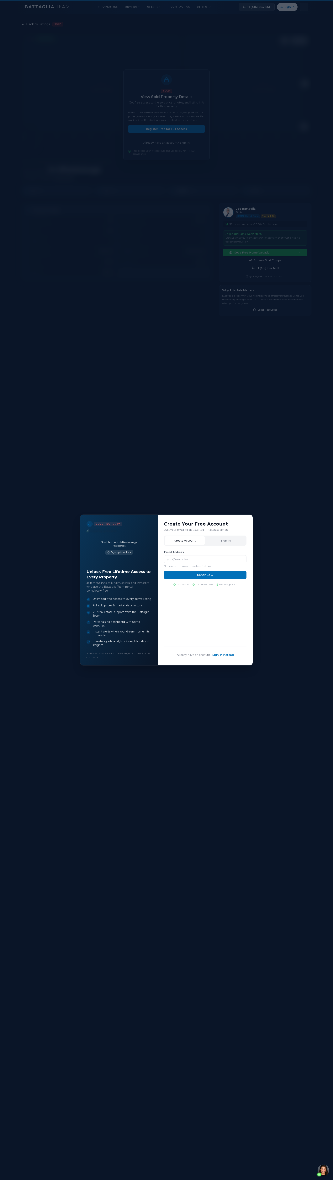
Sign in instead (223, 655)
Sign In (226, 540)
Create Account (185, 540)
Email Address (174, 552)
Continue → (205, 575)
